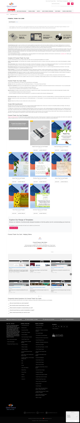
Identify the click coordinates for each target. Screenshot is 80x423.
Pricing (23, 365)
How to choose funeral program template (37, 287)
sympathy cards (63, 53)
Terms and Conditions (25, 367)
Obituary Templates (25, 349)
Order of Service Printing (40, 364)
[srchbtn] (68, 4)
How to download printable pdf (15, 287)
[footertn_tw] (56, 326)
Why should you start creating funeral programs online (27, 355)
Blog (22, 360)
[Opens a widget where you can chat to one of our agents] (72, 417)
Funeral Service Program (40, 344)
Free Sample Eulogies (39, 333)
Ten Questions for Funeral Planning (41, 335)
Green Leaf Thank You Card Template (61, 146)
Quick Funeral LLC (55, 328)
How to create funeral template (12, 339)
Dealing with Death (39, 327)
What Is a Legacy (38, 397)
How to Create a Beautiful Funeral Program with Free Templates (41, 395)
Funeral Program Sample (40, 349)
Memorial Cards (24, 327)
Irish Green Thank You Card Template (40, 209)
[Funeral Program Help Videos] (40, 238)
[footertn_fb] (53, 326)
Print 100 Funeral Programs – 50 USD (42, 346)
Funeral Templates (24, 334)
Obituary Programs (25, 344)
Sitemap (23, 374)
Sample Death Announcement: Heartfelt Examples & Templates (41, 392)
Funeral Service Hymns (39, 325)
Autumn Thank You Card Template (61, 178)
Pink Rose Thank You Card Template (40, 178)
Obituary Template (24, 346)
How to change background (56, 287)
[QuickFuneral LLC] (12, 6)
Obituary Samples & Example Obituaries (26, 342)
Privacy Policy (24, 372)
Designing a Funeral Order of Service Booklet (41, 367)
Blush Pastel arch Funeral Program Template (17, 267)
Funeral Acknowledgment (40, 357)
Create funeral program (10, 341)
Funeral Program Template (35, 267)
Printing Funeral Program (40, 362)
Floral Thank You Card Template (19, 209)
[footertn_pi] (61, 326)
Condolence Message (39, 372)
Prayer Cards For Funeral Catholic (41, 381)
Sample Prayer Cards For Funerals (41, 376)
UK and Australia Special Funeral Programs (26, 352)
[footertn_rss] (59, 326)
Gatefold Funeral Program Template (41, 374)
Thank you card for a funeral (13, 116)
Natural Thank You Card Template (18, 178)
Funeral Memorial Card (25, 325)
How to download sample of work (57, 267)
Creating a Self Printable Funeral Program (40, 355)
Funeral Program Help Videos (40, 242)
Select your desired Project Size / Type (18, 124)
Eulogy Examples (38, 383)
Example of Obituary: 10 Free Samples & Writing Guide (27, 358)
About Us (23, 376)
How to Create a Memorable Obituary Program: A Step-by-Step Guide (41, 389)
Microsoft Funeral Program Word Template (40, 352)
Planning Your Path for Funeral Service (42, 337)
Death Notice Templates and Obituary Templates (41, 331)
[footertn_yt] (67, 326)
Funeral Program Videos (25, 339)
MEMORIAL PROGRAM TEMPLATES (42, 342)
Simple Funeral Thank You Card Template (40, 146)
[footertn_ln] (64, 326)
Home (8, 14)
